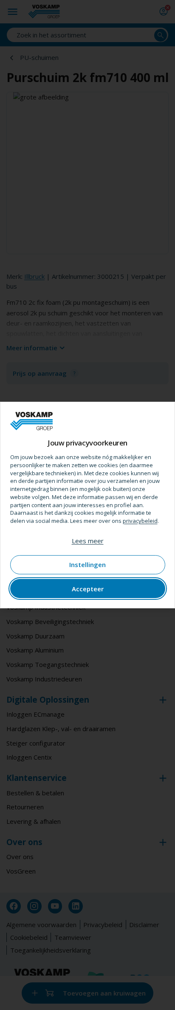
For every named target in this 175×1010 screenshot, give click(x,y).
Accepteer (88, 588)
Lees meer (88, 540)
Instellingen (87, 564)
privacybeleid (140, 521)
